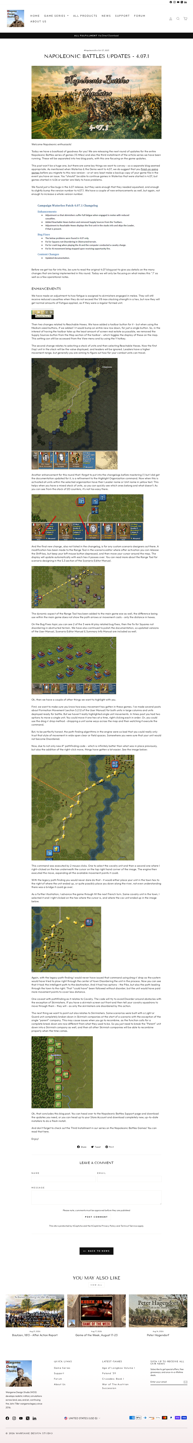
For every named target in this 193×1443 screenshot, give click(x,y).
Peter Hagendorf (158, 1335)
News (106, 15)
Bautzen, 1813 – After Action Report (35, 1335)
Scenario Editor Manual (97, 560)
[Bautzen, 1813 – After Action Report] (35, 1310)
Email (101, 1173)
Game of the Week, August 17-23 (96, 1335)
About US (38, 21)
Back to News (98, 1251)
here (46, 1131)
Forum (139, 15)
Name (36, 1173)
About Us (60, 1384)
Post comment (96, 1217)
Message (38, 1187)
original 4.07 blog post (104, 269)
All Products (85, 15)
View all (96, 1285)
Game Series (55, 15)
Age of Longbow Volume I (118, 1367)
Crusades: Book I (113, 1378)
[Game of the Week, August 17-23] (96, 1310)
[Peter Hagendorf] (158, 1310)
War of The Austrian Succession (115, 1386)
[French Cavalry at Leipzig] (96, 665)
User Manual (46, 631)
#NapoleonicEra (90, 50)
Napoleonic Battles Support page (121, 1113)
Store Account (98, 1117)
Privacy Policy (109, 1226)
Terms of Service (129, 1226)
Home (35, 15)
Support (122, 15)
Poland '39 (109, 1373)
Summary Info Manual (99, 631)
